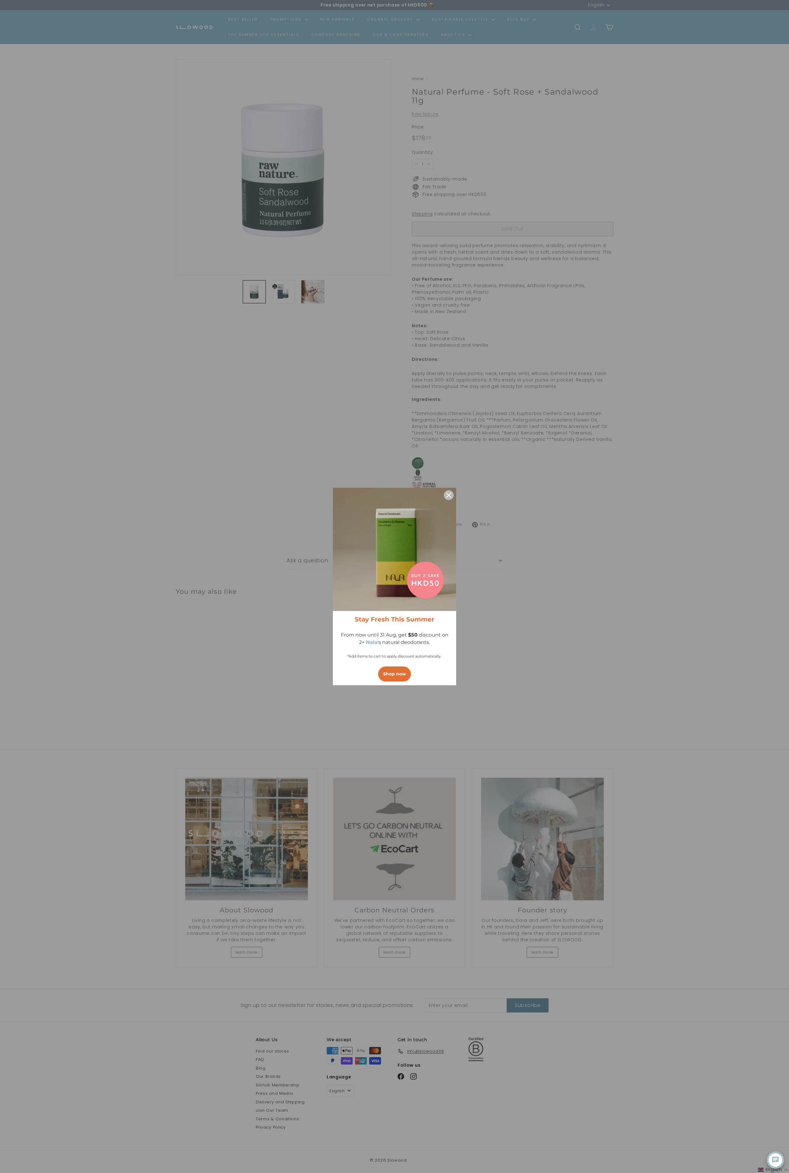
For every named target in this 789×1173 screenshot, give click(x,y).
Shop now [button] (394, 674)
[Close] (448, 495)
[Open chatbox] (775, 1160)
